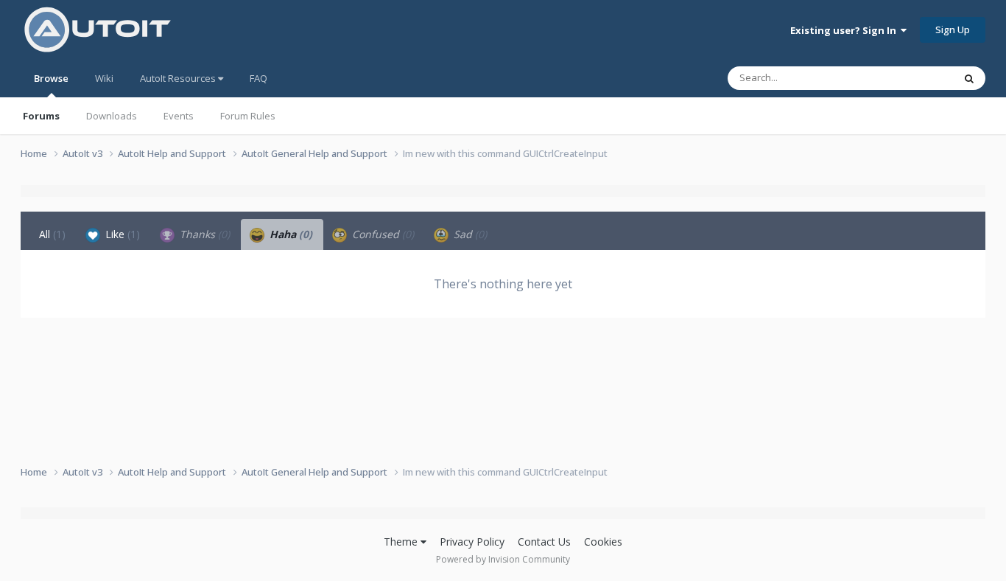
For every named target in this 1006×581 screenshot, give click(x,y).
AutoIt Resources (179, 78)
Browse (51, 78)
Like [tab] (121, 234)
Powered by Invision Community (503, 559)
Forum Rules (247, 115)
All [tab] (52, 234)
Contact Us (544, 542)
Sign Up (952, 29)
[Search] (969, 78)
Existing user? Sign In (845, 30)
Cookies (603, 542)
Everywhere (909, 78)
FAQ (258, 78)
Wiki (104, 78)
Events (178, 115)
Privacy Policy (472, 542)
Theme (402, 542)
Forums (41, 115)
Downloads (111, 115)
